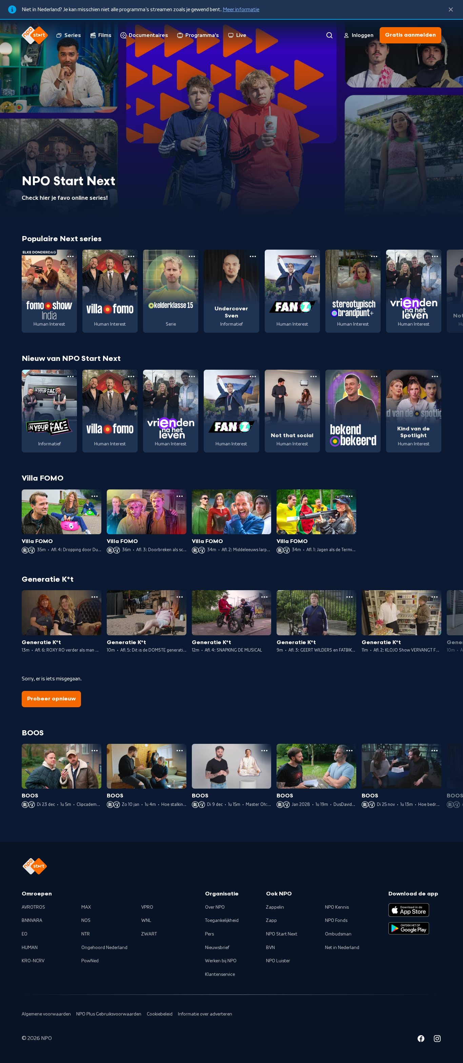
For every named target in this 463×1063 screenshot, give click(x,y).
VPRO (147, 907)
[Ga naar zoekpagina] (329, 35)
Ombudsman (338, 934)
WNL (146, 920)
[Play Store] (408, 928)
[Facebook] (421, 1040)
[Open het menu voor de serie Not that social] (313, 376)
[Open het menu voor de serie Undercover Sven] (252, 256)
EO (24, 934)
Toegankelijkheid (222, 920)
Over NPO (215, 907)
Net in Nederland (342, 947)
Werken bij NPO (221, 961)
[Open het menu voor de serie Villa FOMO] (131, 256)
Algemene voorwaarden (46, 1014)
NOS (85, 920)
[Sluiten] (451, 9)
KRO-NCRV (33, 961)
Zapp (271, 920)
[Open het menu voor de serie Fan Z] (313, 256)
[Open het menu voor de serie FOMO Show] (70, 256)
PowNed (90, 961)
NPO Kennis (337, 907)
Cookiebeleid (160, 1014)
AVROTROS (33, 907)
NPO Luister (278, 961)
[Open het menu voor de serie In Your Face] (70, 376)
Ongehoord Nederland (104, 947)
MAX (86, 907)
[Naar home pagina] (35, 35)
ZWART (149, 934)
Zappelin (275, 907)
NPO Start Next (281, 934)
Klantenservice (220, 974)
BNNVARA (32, 920)
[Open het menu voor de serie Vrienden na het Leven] (434, 256)
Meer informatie (241, 9)
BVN (270, 947)
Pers (209, 934)
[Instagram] (437, 1040)
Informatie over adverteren (205, 1014)
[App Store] (408, 910)
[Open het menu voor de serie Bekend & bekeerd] (374, 376)
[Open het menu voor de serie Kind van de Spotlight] (434, 376)
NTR (85, 934)
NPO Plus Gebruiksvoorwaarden (108, 1014)
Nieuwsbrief (217, 947)
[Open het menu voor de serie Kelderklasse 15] (191, 256)
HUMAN (30, 947)
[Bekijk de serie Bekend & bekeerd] (353, 411)
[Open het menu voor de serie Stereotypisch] (374, 256)
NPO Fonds (336, 920)
